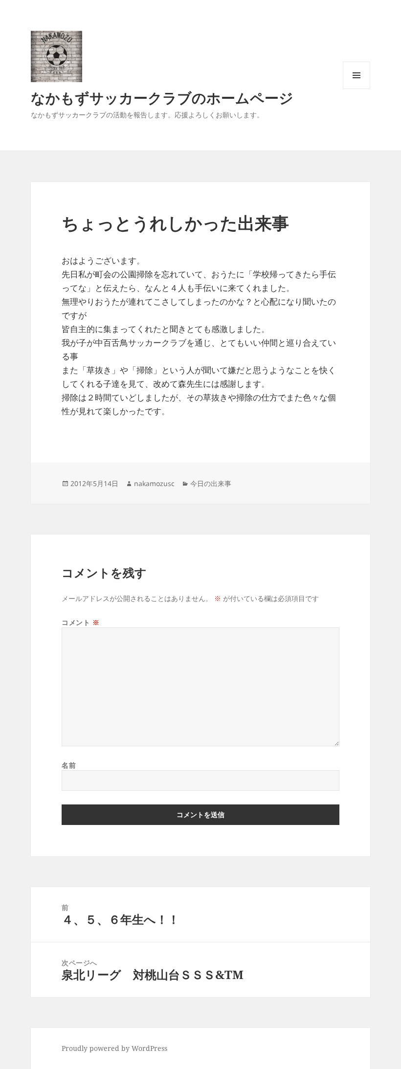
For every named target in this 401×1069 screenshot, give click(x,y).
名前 (69, 765)
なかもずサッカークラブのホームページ (162, 97)
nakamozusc (154, 483)
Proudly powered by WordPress (114, 1048)
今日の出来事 (210, 483)
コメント (80, 622)
